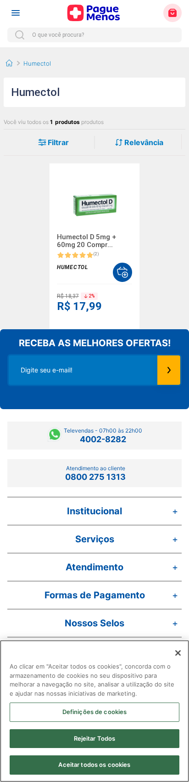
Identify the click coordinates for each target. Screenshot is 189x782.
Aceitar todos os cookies (94, 764)
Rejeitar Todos (95, 738)
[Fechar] (178, 653)
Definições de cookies (94, 711)
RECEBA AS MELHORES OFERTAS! (95, 343)
